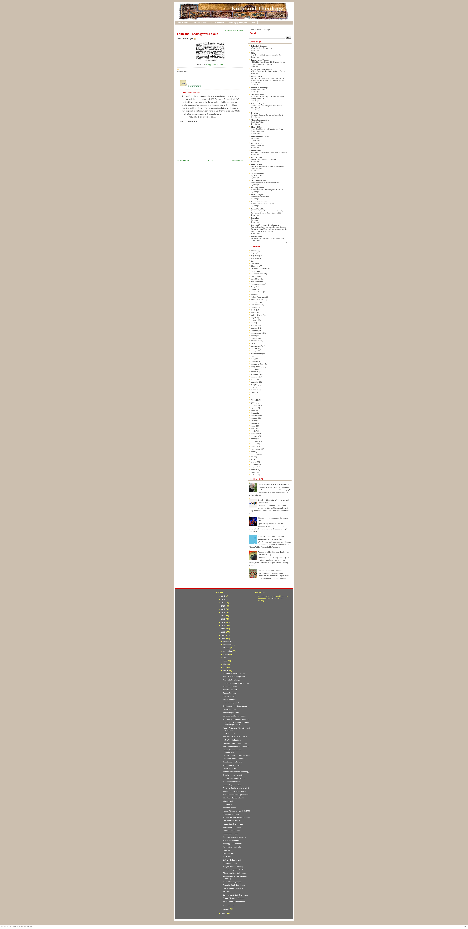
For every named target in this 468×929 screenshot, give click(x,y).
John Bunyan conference (232, 762)
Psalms (254, 294)
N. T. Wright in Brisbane (232, 740)
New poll (226, 892)
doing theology (257, 367)
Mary (253, 287)
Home (210, 161)
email (274, 598)
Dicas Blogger (28, 926)
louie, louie (255, 218)
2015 (223, 609)
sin (252, 457)
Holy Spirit (255, 276)
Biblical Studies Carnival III (233, 888)
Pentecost (254, 220)
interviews (255, 415)
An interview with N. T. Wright (234, 673)
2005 (223, 913)
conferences (256, 346)
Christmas (255, 266)
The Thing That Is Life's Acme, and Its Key (266, 55)
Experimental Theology (260, 60)
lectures (254, 418)
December (227, 641)
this (221, 64)
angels (254, 318)
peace (253, 439)
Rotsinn (254, 113)
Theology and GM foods (232, 844)
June (225, 661)
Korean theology (257, 284)
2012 (223, 619)
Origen (254, 289)
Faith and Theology (5, 926)
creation (254, 349)
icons (253, 410)
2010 (223, 625)
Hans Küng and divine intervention (236, 683)
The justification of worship (233, 867)
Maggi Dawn (211, 64)
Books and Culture (259, 202)
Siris (253, 53)
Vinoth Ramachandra (260, 120)
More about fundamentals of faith (236, 746)
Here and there (229, 733)
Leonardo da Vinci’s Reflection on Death (265, 183)
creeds (254, 351)
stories (254, 462)
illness (253, 413)
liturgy (253, 426)
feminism (254, 390)
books (253, 336)
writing (254, 475)
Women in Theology (259, 88)
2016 (223, 606)
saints (253, 452)
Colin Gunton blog (230, 863)
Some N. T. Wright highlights (234, 677)
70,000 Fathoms (257, 174)
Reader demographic (231, 834)
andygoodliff (256, 236)
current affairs (256, 354)
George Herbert (257, 274)
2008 (223, 632)
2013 (223, 616)
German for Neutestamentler (263, 69)
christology (255, 341)
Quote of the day (229, 693)
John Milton (255, 279)
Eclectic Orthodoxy (259, 46)
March (226, 671)
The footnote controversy (232, 765)
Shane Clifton (257, 127)
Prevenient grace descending (234, 759)
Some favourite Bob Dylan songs (235, 895)
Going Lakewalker (257, 145)
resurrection (256, 449)
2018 (223, 599)
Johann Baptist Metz (231, 713)
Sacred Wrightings (259, 209)
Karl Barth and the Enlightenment (236, 795)
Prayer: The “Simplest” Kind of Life (263, 159)
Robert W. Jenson (258, 297)
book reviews (256, 333)
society (254, 459)
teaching (254, 464)
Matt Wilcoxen (183, 23)
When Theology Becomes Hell (262, 48)
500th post (227, 857)
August (226, 654)
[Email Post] (196, 39)
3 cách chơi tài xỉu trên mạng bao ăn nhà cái (267, 190)
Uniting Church (257, 315)
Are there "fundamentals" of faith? (236, 788)
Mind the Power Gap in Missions (262, 204)
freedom (254, 397)
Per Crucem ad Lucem (260, 136)
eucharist (255, 382)
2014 (223, 612)
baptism (254, 328)
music (253, 431)
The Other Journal (258, 181)
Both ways (255, 138)
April (225, 667)
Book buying (227, 804)
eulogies (254, 385)
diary (253, 359)
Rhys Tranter (256, 157)
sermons (254, 454)
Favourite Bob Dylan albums (234, 885)
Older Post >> (237, 161)
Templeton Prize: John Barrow (234, 791)
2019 (223, 596)
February (227, 906)
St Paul (254, 307)
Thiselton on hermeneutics (233, 775)
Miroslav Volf (228, 801)
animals (254, 320)
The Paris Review (258, 95)
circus (253, 343)
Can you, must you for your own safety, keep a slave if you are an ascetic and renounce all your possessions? (268, 80)
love (253, 428)
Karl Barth (255, 282)
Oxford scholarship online (233, 860)
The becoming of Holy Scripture (235, 706)
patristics (254, 436)
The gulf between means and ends (236, 817)
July (225, 658)
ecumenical (255, 374)
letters (253, 421)
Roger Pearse (256, 76)
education (255, 377)
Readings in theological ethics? (270, 570)
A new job (226, 850)
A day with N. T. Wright (231, 680)
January (226, 909)
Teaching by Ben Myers (238, 23)
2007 (223, 635)
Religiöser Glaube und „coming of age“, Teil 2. (267, 115)
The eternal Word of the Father (235, 737)
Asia (253, 253)
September (227, 651)
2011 (223, 622)
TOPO (465, 926)
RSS (253, 23)
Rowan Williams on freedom (233, 898)
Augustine (255, 256)
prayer (254, 446)
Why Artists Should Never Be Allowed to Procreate (269, 152)
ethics (253, 379)
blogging (254, 330)
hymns (254, 408)
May (225, 664)
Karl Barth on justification (232, 847)
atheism (254, 325)
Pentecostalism (257, 292)
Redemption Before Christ (260, 197)
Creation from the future (232, 831)
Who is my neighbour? (231, 840)
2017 (223, 603)
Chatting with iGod (230, 696)
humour (254, 405)
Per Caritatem (256, 164)
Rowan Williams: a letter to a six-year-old (273, 484)
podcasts (254, 441)
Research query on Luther (233, 785)
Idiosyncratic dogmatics (232, 827)
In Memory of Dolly (258, 90)
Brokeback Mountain (231, 814)
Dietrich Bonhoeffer (258, 269)
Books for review (217, 23)
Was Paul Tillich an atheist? (233, 798)
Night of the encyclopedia (232, 882)
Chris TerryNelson (189, 92)
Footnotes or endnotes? (232, 781)
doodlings (255, 369)
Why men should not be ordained (236, 719)
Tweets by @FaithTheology (259, 29)
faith (253, 387)
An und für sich (257, 143)
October (226, 648)
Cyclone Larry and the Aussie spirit (236, 755)
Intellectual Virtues (257, 122)
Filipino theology (229, 700)
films (253, 392)
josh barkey (256, 150)
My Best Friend (256, 176)
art (252, 323)
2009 (223, 629)
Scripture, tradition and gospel (234, 716)
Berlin (253, 261)
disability (254, 361)
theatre (254, 467)
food (253, 395)
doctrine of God (257, 364)
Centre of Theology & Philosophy (265, 225)
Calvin (253, 263)
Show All (288, 243)
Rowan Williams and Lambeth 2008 (236, 811)
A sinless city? (228, 853)
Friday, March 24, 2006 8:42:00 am (202, 117)
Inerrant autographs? (231, 703)
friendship (255, 400)
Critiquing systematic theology (234, 837)
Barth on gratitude (230, 686)
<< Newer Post (183, 161)
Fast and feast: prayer (231, 821)
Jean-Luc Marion (229, 808)
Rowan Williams (257, 299)
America (254, 251)
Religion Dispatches (259, 104)
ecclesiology (256, 372)
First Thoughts (257, 195)
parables (254, 434)
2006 (223, 639)
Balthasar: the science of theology (236, 772)
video (253, 472)
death (253, 356)
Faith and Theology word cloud (197, 34)
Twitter (254, 312)
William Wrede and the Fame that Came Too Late (268, 71)
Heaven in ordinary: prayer (233, 824)
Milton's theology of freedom (234, 901)
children (254, 338)
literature (254, 423)
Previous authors (200, 23)
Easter (254, 271)
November (227, 644)
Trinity (253, 310)
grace (253, 403)
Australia (254, 258)
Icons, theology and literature (234, 870)
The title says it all (230, 690)
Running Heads (257, 188)
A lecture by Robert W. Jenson (234, 873)
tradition (254, 470)
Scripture (254, 302)
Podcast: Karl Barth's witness (234, 778)
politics (254, 444)
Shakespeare (256, 305)
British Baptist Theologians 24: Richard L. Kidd (267, 238)
